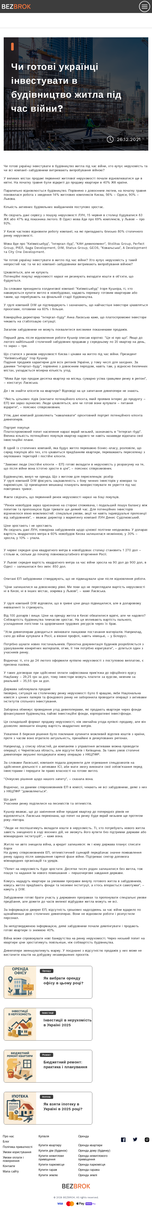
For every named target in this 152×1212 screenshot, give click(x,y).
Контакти (9, 1166)
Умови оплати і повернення (13, 1159)
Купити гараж (48, 1170)
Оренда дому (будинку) (94, 1150)
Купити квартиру (50, 1145)
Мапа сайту (11, 1171)
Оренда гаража (89, 1170)
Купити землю (48, 1175)
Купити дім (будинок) (53, 1150)
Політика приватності (17, 1147)
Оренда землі (87, 1175)
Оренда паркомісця (91, 1164)
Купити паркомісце (52, 1164)
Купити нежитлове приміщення (51, 1157)
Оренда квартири (90, 1145)
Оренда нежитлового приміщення (93, 1157)
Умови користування (17, 1152)
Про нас (8, 1136)
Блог (6, 1141)
